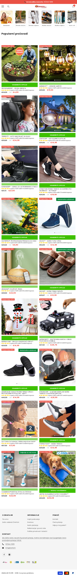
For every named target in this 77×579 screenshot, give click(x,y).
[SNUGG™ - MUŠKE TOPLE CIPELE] (57, 216)
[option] (38, 2)
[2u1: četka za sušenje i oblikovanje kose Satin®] (20, 419)
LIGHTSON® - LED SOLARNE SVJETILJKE (52, 139)
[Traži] (8, 6)
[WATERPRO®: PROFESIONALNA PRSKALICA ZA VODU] (20, 216)
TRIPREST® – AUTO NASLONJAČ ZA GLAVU (16, 137)
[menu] (3, 6)
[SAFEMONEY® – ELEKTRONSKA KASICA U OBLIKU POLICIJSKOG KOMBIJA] (57, 317)
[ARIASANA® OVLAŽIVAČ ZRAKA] (20, 266)
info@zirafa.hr (11, 548)
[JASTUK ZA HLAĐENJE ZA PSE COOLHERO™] (57, 469)
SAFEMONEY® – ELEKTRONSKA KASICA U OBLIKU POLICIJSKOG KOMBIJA (55, 340)
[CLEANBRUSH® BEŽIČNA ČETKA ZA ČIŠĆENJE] (20, 469)
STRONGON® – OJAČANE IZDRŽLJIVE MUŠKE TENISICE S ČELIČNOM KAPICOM (54, 393)
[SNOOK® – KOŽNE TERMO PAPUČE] (57, 266)
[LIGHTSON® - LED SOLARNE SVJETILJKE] (57, 114)
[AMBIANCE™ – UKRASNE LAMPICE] (57, 63)
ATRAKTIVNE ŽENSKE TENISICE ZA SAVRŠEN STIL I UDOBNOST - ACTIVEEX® (55, 190)
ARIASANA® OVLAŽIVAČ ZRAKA (12, 289)
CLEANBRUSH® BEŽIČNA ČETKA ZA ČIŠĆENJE (16, 492)
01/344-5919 (10, 544)
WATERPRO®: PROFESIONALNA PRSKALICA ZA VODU (19, 241)
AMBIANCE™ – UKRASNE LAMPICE (50, 86)
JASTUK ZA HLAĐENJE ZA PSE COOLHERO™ (53, 494)
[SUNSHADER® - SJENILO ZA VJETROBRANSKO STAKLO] (20, 164)
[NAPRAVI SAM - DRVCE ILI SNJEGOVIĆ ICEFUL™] (20, 317)
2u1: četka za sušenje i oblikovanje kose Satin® (18, 442)
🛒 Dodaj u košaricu (57, 491)
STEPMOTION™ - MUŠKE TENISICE (50, 444)
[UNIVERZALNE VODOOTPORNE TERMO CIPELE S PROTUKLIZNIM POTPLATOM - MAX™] (20, 367)
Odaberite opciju (19, 85)
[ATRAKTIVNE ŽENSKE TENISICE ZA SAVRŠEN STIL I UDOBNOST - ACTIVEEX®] (57, 164)
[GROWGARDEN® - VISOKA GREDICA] (20, 63)
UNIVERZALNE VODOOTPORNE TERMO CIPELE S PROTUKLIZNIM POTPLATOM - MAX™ (17, 393)
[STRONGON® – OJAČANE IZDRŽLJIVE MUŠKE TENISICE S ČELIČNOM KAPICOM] (57, 367)
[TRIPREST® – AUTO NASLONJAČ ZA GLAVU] (20, 114)
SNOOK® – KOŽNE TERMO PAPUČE (51, 291)
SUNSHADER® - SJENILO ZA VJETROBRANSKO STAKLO (20, 187)
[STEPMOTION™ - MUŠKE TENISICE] (57, 419)
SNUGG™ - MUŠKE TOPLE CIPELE (50, 241)
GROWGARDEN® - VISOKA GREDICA (14, 88)
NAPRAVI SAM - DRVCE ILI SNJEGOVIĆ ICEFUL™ (17, 342)
